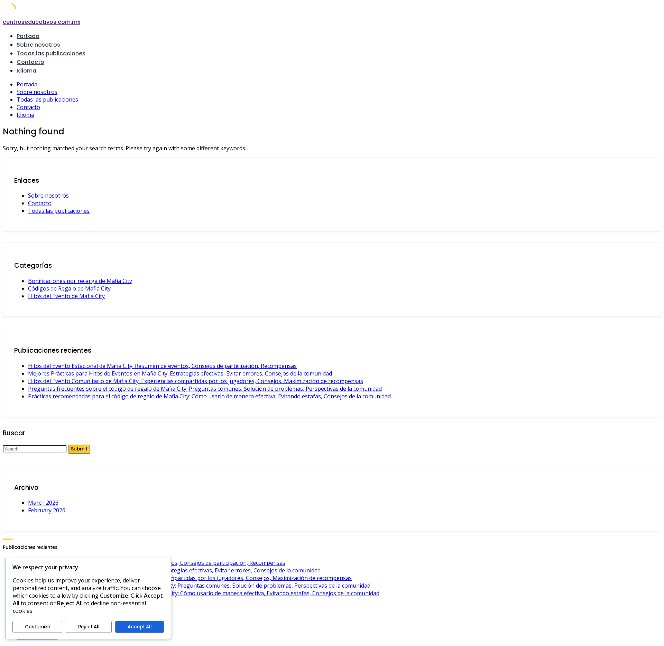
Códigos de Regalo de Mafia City (69, 288)
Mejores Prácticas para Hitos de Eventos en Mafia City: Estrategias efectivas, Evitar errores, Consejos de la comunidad (180, 373)
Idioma (26, 71)
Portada (28, 36)
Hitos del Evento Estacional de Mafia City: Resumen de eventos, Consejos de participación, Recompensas (162, 366)
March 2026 (43, 502)
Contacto (30, 62)
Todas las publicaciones (51, 53)
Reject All (89, 627)
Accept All (140, 627)
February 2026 (46, 510)
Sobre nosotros (38, 45)
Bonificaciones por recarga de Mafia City (80, 281)
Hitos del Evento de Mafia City (66, 296)
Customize (37, 627)
